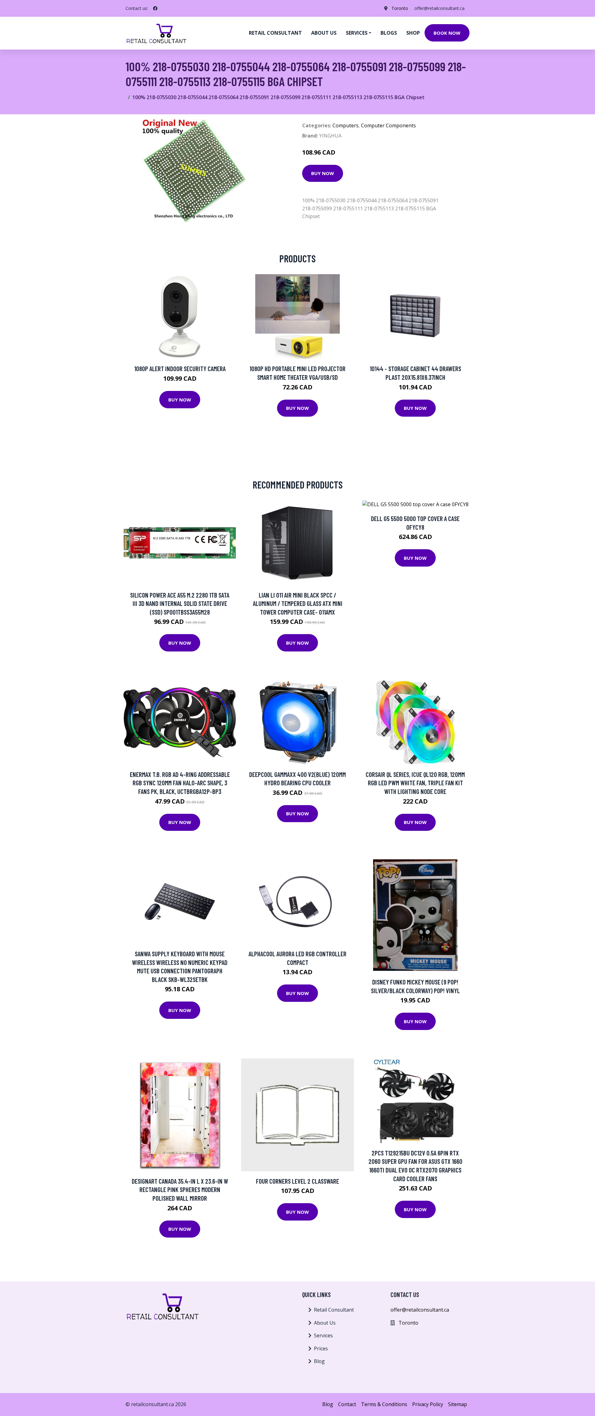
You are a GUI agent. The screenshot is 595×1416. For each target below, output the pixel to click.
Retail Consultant (275, 32)
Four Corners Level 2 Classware (297, 1181)
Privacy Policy (427, 1404)
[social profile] (155, 8)
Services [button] (357, 32)
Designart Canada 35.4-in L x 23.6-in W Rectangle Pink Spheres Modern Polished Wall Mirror (180, 1189)
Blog (319, 1361)
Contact (347, 1404)
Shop (413, 32)
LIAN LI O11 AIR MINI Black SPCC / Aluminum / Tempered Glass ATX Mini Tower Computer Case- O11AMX (297, 603)
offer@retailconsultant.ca (439, 8)
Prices (321, 1348)
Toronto (399, 8)
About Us (325, 1322)
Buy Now (322, 173)
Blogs (389, 32)
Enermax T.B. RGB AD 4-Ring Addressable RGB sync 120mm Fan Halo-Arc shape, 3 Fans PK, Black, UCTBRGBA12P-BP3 (180, 782)
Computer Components (388, 125)
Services (323, 1335)
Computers (346, 125)
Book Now (447, 33)
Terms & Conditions (384, 1404)
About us (324, 32)
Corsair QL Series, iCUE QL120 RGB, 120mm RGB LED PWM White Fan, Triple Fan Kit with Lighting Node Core (415, 782)
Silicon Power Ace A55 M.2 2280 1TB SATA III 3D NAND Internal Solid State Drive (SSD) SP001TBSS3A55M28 (179, 603)
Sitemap (457, 1404)
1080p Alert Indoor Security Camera (180, 368)
